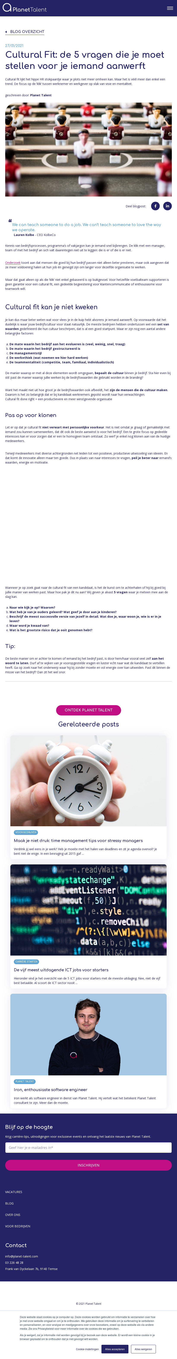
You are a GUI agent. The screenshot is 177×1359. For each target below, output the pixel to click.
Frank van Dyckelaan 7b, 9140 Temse (31, 1269)
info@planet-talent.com (21, 1256)
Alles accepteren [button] (115, 1349)
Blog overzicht (27, 32)
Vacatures (13, 1192)
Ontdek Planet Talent (88, 710)
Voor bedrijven (17, 1226)
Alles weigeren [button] (143, 1349)
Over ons (12, 1215)
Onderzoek (13, 263)
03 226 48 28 (14, 1263)
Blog (9, 1203)
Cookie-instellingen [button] (87, 1349)
